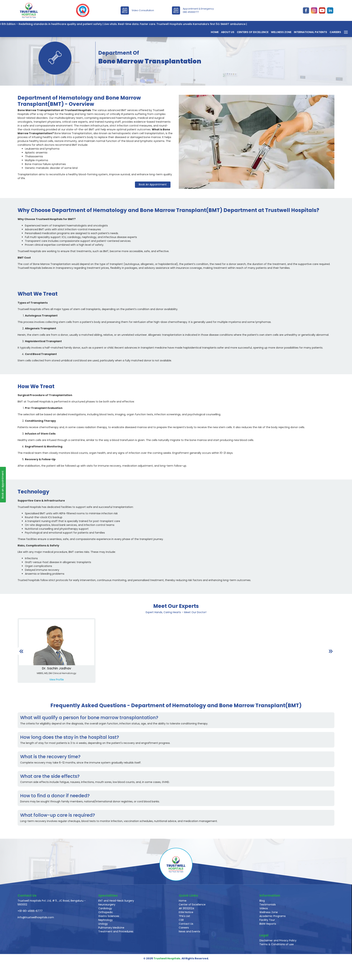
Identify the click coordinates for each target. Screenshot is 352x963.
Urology (103, 924)
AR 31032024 (186, 908)
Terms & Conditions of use (276, 944)
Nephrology (105, 920)
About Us (227, 32)
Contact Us (186, 924)
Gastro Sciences (108, 916)
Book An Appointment (153, 184)
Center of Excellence (192, 904)
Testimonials (267, 904)
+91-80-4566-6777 (30, 911)
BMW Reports (267, 924)
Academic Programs (272, 916)
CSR (181, 920)
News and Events (189, 931)
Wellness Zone (281, 32)
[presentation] (21, 651)
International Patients (310, 32)
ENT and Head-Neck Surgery (116, 900)
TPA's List (184, 916)
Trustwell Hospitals (166, 958)
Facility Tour (267, 920)
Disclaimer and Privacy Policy (277, 940)
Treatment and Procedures (115, 931)
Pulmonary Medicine (111, 927)
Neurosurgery (106, 904)
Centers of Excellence (252, 32)
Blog (262, 900)
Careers (335, 32)
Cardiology (105, 908)
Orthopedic (105, 912)
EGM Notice (186, 912)
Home (215, 32)
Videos (263, 908)
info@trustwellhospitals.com (36, 917)
